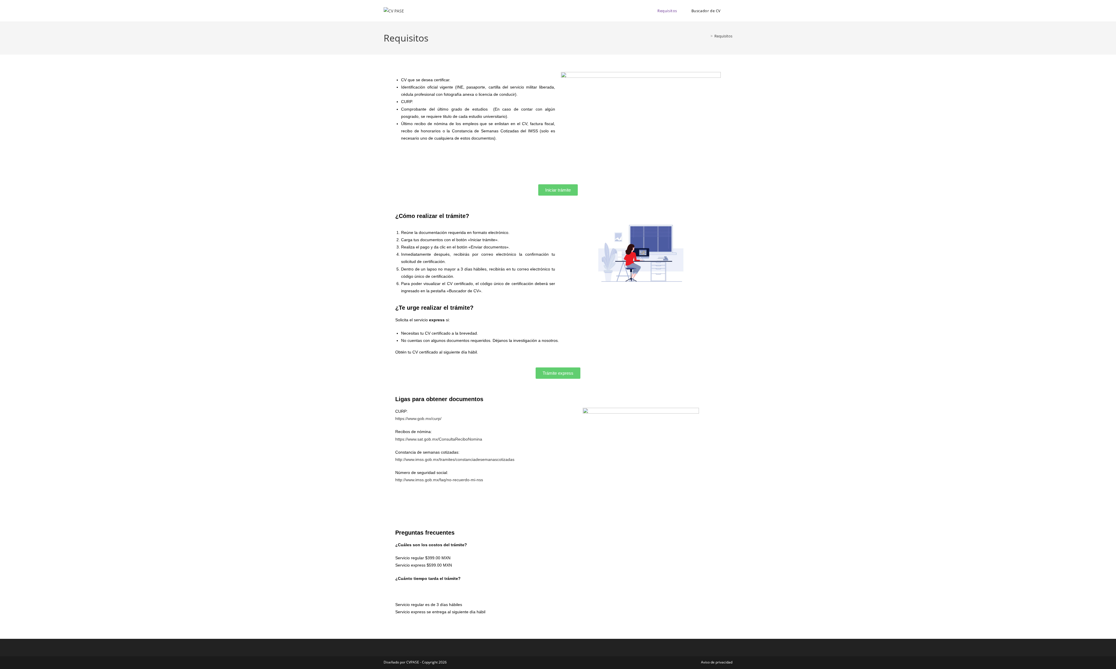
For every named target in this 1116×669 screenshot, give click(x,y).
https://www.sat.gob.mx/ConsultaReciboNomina (438, 439)
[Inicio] (707, 36)
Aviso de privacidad (716, 662)
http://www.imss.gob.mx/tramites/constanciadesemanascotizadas (454, 459)
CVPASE (412, 662)
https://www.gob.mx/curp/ (418, 418)
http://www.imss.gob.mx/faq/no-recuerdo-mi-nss (439, 479)
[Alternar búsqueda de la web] (731, 10)
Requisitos (723, 36)
